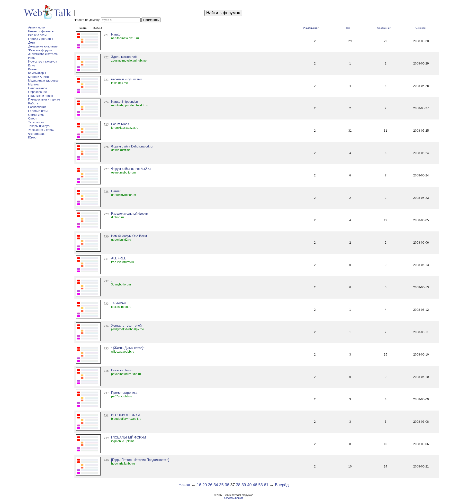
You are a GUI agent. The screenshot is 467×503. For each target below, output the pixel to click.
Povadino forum (122, 370)
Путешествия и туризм (44, 99)
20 (204, 485)
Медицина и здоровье (43, 80)
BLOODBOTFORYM (125, 415)
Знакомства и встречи (43, 54)
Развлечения (37, 107)
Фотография (36, 134)
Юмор (32, 137)
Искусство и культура (42, 61)
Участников (310, 28)
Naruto (115, 34)
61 (266, 485)
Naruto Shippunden (124, 101)
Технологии (36, 122)
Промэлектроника (124, 392)
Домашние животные (43, 46)
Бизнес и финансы (41, 31)
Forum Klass (120, 124)
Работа (33, 103)
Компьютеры (37, 73)
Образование (37, 92)
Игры (31, 58)
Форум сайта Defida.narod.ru (132, 146)
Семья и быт (37, 115)
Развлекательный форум (129, 213)
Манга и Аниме (38, 77)
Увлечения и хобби (41, 130)
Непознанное (37, 88)
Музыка (33, 84)
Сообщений (384, 28)
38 (238, 485)
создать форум (233, 497)
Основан (420, 28)
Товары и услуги (39, 126)
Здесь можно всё (124, 57)
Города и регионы (40, 39)
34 (216, 485)
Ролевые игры (38, 111)
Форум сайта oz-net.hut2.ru (131, 169)
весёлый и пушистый (126, 79)
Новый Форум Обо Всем (129, 236)
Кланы (32, 69)
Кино (31, 65)
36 (227, 485)
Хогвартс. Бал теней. (127, 325)
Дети (31, 42)
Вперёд (282, 485)
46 (255, 485)
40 (249, 485)
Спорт (32, 118)
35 (221, 485)
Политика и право (40, 96)
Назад (184, 485)
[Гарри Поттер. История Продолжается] (140, 460)
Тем (348, 28)
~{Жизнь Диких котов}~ (128, 348)
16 (199, 485)
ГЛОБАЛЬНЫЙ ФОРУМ (128, 437)
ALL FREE (118, 258)
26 (210, 485)
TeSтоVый (118, 303)
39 (244, 485)
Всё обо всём (37, 35)
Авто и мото (36, 27)
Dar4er (115, 191)
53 (260, 485)
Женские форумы (40, 50)
